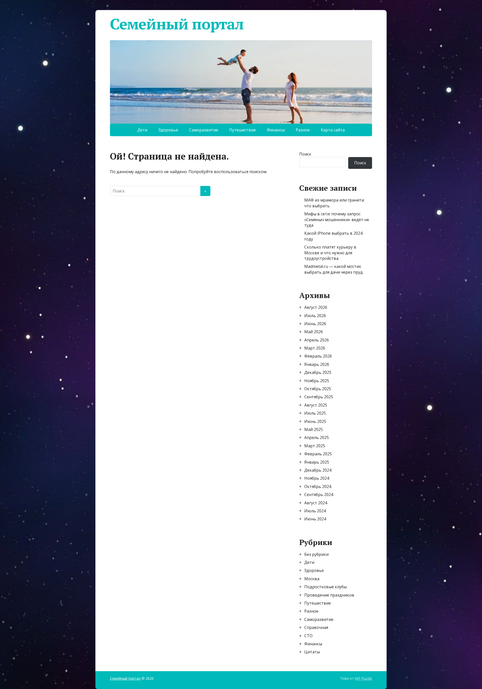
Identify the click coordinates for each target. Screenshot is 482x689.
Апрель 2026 (316, 340)
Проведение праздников (329, 595)
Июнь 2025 (315, 421)
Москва (311, 578)
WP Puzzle (363, 678)
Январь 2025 (316, 462)
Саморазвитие (203, 130)
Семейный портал (177, 24)
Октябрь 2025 (317, 388)
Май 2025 (313, 429)
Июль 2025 (315, 413)
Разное (303, 130)
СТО (308, 635)
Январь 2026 (316, 364)
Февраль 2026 (318, 356)
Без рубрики (316, 554)
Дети (142, 130)
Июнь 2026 (315, 323)
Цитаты (312, 652)
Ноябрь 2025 (316, 380)
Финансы (276, 130)
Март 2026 (314, 348)
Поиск (305, 154)
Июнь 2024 (315, 519)
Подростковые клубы (325, 586)
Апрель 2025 (316, 437)
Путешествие (242, 130)
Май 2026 (313, 331)
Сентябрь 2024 (318, 494)
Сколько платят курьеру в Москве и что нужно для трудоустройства (330, 252)
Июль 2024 (315, 511)
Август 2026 (315, 307)
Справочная (316, 627)
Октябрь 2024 (317, 486)
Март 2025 (314, 446)
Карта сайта (333, 130)
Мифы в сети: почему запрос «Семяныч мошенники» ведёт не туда (336, 219)
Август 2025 (315, 405)
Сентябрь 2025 (318, 397)
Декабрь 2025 (317, 372)
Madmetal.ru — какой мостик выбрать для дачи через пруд (333, 269)
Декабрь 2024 (317, 470)
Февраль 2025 (318, 454)
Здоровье (168, 130)
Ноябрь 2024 (316, 478)
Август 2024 (315, 503)
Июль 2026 (315, 315)
